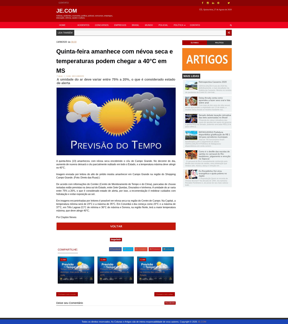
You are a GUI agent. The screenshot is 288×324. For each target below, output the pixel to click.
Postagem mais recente (67, 294)
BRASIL (135, 25)
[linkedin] (213, 3)
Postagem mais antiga (164, 294)
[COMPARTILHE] (116, 229)
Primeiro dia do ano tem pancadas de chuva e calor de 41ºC (114, 272)
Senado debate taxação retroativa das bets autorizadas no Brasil (215, 116)
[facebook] (202, 3)
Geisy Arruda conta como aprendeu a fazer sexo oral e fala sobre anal (214, 100)
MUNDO (149, 25)
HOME (62, 25)
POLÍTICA (178, 25)
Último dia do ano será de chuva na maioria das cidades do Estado (155, 272)
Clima (68, 76)
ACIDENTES (83, 25)
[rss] (223, 3)
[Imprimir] (116, 240)
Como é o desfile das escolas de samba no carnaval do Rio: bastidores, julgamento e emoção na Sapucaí (214, 155)
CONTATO (64, 3)
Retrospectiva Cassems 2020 (213, 82)
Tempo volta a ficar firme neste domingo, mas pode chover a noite (75, 272)
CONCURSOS (101, 25)
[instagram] (208, 3)
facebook (170, 303)
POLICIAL (163, 25)
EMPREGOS (120, 25)
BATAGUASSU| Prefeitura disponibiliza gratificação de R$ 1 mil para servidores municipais (214, 134)
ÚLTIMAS (195, 43)
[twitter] (228, 3)
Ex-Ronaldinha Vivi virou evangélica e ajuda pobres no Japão (213, 173)
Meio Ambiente (78, 76)
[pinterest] (218, 3)
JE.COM (66, 11)
